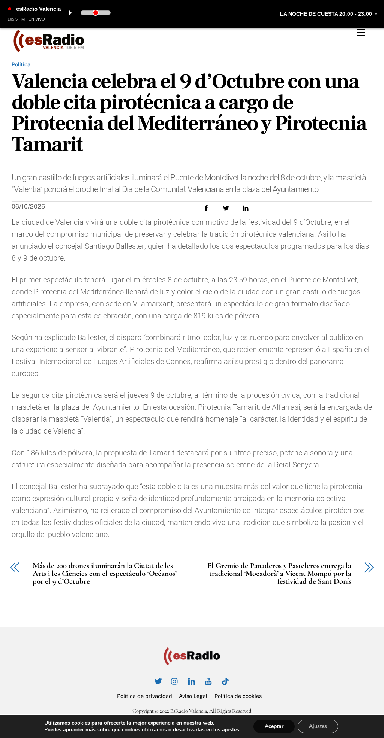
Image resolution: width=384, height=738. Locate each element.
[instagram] (174, 680)
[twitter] (157, 680)
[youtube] (208, 680)
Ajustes (318, 726)
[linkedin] (191, 680)
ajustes (230, 729)
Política (21, 64)
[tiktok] (225, 680)
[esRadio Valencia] (49, 50)
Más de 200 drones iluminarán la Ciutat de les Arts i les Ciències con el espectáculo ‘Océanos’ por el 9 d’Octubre (105, 573)
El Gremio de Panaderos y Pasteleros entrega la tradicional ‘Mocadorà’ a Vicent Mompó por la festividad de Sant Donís (279, 573)
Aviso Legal (193, 696)
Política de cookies (238, 696)
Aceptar (274, 726)
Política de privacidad (144, 696)
